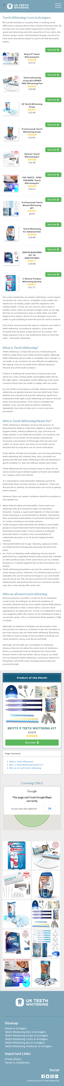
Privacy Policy (13, 1059)
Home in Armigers (16, 1028)
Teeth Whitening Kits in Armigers (25, 1032)
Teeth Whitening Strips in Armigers (26, 1035)
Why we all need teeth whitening (25, 768)
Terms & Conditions (17, 1062)
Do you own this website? (24, 809)
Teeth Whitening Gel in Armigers (25, 1042)
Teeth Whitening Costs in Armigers (26, 1039)
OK (49, 808)
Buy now (52, 49)
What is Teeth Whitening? (21, 761)
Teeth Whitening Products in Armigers (28, 1046)
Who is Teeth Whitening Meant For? (26, 765)
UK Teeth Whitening (49, 1080)
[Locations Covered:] (4, 5)
